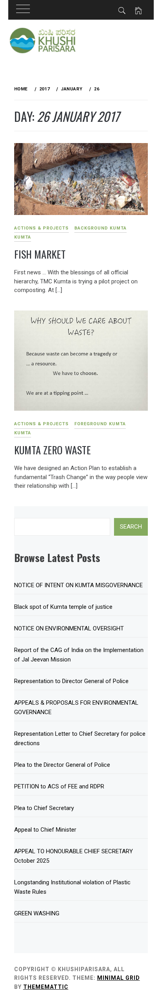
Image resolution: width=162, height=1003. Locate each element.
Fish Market (40, 254)
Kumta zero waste (52, 449)
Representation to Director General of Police (71, 681)
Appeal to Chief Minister (45, 829)
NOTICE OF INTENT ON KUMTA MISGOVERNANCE (78, 585)
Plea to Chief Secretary (44, 808)
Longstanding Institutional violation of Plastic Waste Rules (72, 887)
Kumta (22, 237)
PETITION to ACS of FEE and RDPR (59, 786)
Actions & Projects (41, 228)
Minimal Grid (118, 978)
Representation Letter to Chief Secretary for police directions (79, 738)
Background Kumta (100, 228)
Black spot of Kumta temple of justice (63, 606)
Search (131, 526)
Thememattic (45, 987)
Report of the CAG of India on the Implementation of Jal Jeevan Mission (79, 655)
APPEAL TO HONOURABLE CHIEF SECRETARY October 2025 (73, 856)
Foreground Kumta (100, 423)
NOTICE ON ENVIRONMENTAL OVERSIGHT (69, 628)
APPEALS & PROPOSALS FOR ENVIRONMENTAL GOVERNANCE (76, 707)
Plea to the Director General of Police (62, 764)
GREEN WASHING (36, 913)
